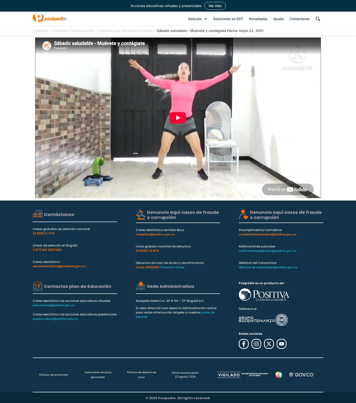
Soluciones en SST (228, 19)
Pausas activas (83, 31)
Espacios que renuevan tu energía (126, 31)
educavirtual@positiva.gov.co (53, 305)
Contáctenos (299, 19)
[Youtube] (281, 344)
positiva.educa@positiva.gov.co (55, 319)
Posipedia (40, 31)
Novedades (258, 19)
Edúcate (194, 19)
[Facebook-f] (244, 344)
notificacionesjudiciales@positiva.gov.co (267, 251)
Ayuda (278, 19)
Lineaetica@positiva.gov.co (155, 234)
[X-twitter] (269, 344)
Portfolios (59, 31)
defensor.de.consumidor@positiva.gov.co (268, 267)
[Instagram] (256, 344)
